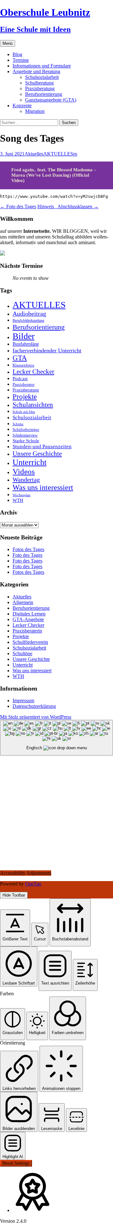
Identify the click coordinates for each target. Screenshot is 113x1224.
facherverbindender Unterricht (47, 350)
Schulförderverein (30, 642)
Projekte (25, 397)
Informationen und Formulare (42, 65)
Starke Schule (26, 440)
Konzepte (22, 105)
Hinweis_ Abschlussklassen (68, 206)
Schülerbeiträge (26, 429)
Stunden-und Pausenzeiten (42, 447)
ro (75, 153)
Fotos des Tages (28, 549)
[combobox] (56, 738)
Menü (8, 43)
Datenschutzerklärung (34, 706)
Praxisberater (24, 384)
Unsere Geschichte (37, 453)
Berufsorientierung (43, 94)
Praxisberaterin (27, 630)
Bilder (24, 336)
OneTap (33, 883)
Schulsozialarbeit (42, 77)
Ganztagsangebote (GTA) (50, 100)
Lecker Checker (33, 371)
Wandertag (26, 479)
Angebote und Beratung (36, 71)
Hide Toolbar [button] (14, 895)
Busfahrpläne (26, 344)
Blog (17, 54)
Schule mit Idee (24, 412)
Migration (35, 111)
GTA (20, 358)
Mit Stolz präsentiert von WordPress (35, 717)
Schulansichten (33, 404)
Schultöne (22, 653)
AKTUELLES (58, 153)
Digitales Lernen (29, 613)
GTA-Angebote (28, 619)
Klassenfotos (23, 365)
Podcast (20, 378)
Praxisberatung (40, 88)
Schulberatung (39, 82)
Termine (21, 60)
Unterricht (29, 462)
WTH (18, 500)
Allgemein (23, 602)
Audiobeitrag (29, 313)
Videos (24, 471)
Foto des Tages (18, 206)
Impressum (23, 700)
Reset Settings (16, 1163)
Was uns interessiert (43, 487)
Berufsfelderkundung (28, 320)
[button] (15, 927)
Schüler (18, 424)
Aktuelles (33, 153)
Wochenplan (21, 495)
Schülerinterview (25, 435)
